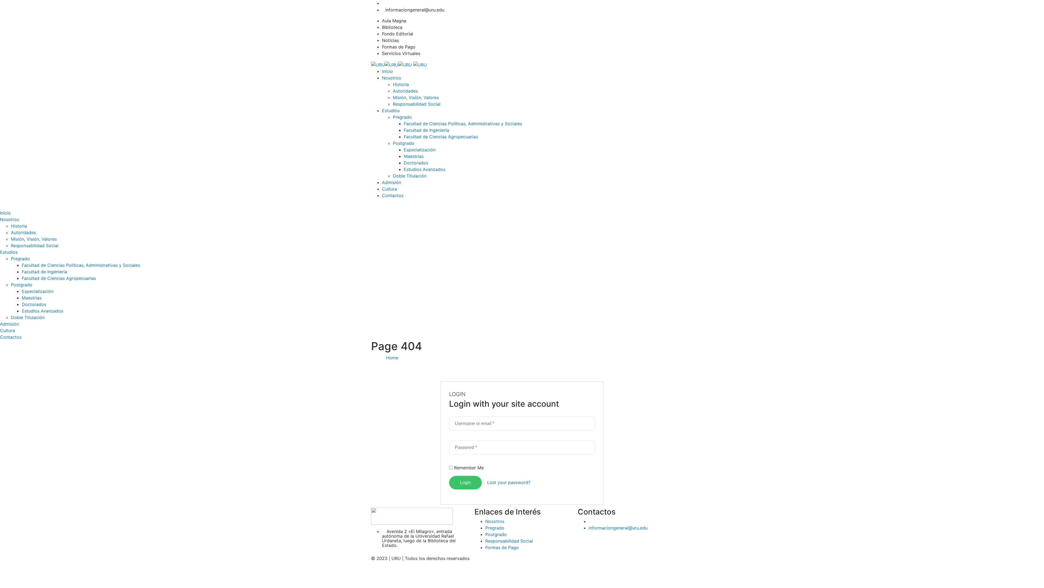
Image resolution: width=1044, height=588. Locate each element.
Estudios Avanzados (424, 169)
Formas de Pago (398, 47)
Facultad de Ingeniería (426, 130)
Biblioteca (392, 27)
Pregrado (402, 117)
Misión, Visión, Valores (416, 97)
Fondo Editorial (397, 33)
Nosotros (391, 78)
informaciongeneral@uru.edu (414, 10)
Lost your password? (508, 482)
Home (392, 357)
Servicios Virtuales (401, 53)
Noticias (390, 40)
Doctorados (416, 163)
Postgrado (403, 143)
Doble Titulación (410, 176)
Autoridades (405, 91)
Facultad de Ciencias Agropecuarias (441, 136)
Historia (401, 84)
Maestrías (414, 156)
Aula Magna (394, 20)
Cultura (389, 189)
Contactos (392, 195)
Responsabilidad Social (416, 104)
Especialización (420, 149)
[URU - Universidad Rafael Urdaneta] (391, 64)
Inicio (387, 71)
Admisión (391, 182)
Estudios (391, 110)
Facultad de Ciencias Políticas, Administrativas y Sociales (463, 123)
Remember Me (468, 467)
